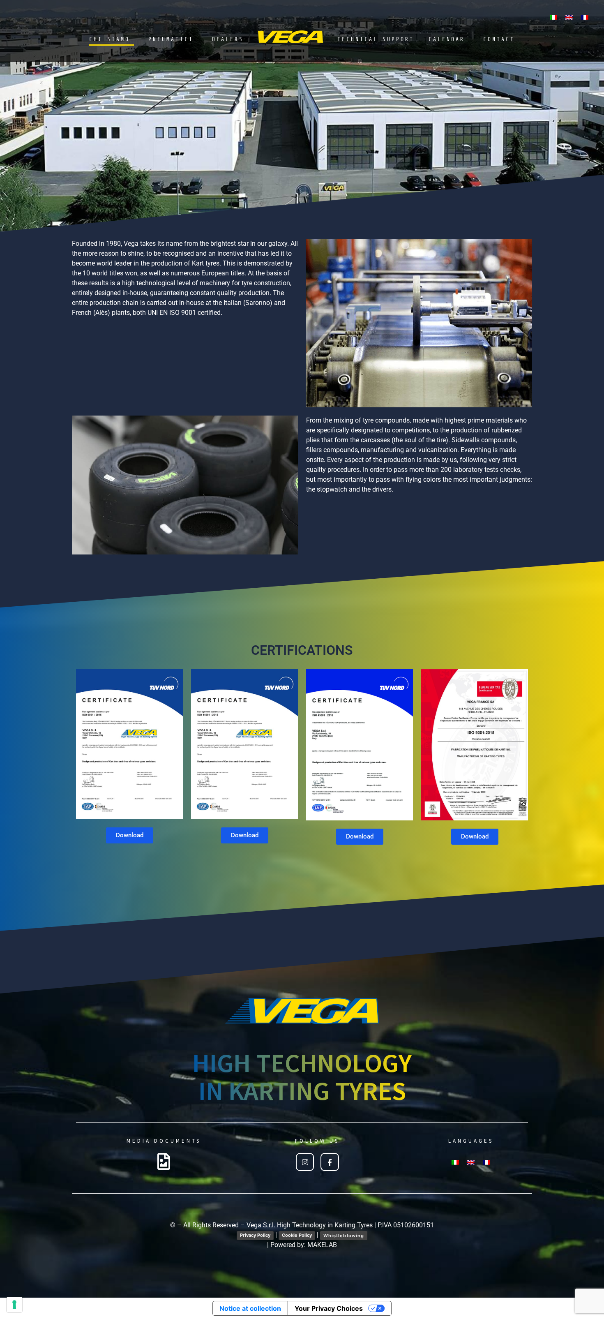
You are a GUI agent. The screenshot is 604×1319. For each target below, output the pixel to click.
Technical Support (375, 39)
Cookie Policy (297, 1235)
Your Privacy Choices (329, 1308)
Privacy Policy (255, 1235)
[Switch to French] (584, 17)
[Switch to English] (569, 17)
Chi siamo (109, 39)
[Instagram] (305, 1162)
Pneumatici (171, 39)
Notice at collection (250, 1308)
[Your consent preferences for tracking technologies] (14, 1304)
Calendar (447, 39)
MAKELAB (322, 1245)
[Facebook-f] (329, 1162)
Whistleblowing (343, 1235)
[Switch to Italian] (553, 17)
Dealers (228, 39)
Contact (499, 39)
